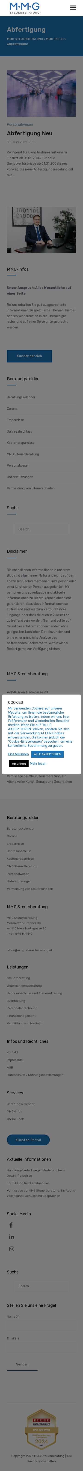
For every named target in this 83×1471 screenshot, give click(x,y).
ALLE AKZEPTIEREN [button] (47, 754)
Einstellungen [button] (18, 754)
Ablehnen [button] (19, 763)
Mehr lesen (38, 763)
